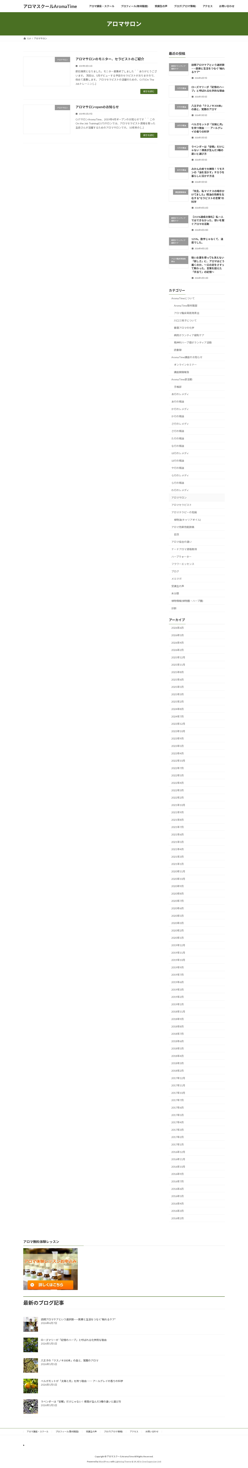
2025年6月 (177, 679)
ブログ (175, 571)
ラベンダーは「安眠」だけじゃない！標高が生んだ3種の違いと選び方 (207, 150)
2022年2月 (177, 797)
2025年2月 (177, 701)
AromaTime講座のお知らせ (186, 357)
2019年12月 (178, 945)
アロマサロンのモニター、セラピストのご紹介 (110, 59)
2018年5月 (177, 1048)
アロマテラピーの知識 (184, 512)
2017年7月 (177, 1100)
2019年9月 (177, 967)
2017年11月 (178, 1085)
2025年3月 (177, 694)
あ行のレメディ (180, 394)
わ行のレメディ (180, 490)
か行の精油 (177, 416)
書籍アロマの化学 (184, 327)
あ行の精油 (177, 401)
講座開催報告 (181, 372)
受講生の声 (177, 586)
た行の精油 (177, 438)
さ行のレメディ (180, 423)
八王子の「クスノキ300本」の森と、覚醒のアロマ (69, 1360)
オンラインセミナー (185, 364)
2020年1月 (177, 937)
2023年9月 (177, 738)
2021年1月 (177, 864)
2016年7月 (177, 1181)
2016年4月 (177, 1203)
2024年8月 (177, 709)
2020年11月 (178, 871)
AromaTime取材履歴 (185, 305)
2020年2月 (177, 930)
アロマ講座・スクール (37, 1431)
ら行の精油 (177, 482)
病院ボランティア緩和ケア (189, 335)
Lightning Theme (123, 1461)
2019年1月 (177, 1004)
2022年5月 (177, 775)
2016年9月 (177, 1174)
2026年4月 (177, 642)
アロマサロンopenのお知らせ (97, 107)
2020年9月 (177, 886)
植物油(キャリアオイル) (187, 519)
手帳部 (178, 386)
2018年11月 (178, 1011)
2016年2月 (177, 1218)
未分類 (175, 593)
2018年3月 (177, 1063)
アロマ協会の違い (181, 541)
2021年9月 (177, 812)
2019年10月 (178, 959)
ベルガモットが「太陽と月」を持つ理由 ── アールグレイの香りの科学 (207, 128)
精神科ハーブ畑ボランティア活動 (193, 342)
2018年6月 (177, 1041)
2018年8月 (177, 1026)
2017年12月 (178, 1078)
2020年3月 (177, 923)
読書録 (178, 349)
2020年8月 (177, 893)
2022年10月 (178, 760)
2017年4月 (177, 1122)
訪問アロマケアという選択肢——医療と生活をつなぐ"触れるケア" (208, 68)
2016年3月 (177, 1211)
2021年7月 (177, 827)
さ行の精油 (177, 431)
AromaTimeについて (183, 298)
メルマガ (176, 578)
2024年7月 (177, 716)
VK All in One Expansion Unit (147, 1461)
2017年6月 (177, 1107)
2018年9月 (177, 1019)
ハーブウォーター (181, 556)
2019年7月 (177, 974)
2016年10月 (178, 1166)
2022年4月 (177, 782)
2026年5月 (177, 635)
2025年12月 (178, 657)
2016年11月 (178, 1159)
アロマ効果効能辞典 (182, 527)
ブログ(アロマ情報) (113, 1431)
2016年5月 (177, 1196)
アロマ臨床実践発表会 (186, 313)
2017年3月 (177, 1129)
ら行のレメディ (180, 475)
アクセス (134, 1431)
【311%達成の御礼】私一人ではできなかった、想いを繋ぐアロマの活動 (207, 220)
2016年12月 (178, 1151)
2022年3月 (177, 790)
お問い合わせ (151, 1431)
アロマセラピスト (181, 505)
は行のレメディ (180, 453)
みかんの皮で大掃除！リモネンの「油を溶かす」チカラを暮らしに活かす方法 (207, 172)
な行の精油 (177, 445)
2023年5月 (177, 745)
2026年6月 (177, 627)
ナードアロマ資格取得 (184, 549)
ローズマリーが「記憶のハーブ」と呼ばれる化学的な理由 (74, 1339)
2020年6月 (177, 908)
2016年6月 (177, 1188)
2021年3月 (177, 856)
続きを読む (148, 91)
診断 (173, 608)
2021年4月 (177, 849)
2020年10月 (178, 878)
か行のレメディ (180, 409)
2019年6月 (177, 982)
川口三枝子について (185, 320)
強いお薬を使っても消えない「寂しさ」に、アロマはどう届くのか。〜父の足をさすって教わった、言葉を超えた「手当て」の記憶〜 (207, 264)
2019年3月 (177, 989)
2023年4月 (177, 753)
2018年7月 (177, 1033)
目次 (176, 534)
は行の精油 (177, 460)
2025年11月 (178, 664)
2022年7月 (177, 768)
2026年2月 (177, 649)
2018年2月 (177, 1070)
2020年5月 (177, 915)
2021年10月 (178, 805)
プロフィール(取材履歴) (67, 1431)
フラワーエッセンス (182, 563)
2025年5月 (177, 686)
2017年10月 (178, 1092)
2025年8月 (177, 672)
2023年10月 (178, 731)
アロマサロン (179, 497)
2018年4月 (177, 1055)
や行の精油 (177, 468)
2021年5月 (177, 841)
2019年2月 (177, 996)
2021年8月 (177, 819)
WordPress (104, 1461)
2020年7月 (177, 901)
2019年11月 (178, 952)
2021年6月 (177, 834)
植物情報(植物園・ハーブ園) (187, 600)
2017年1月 (177, 1144)
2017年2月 (177, 1137)
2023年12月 (178, 723)
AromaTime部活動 (181, 379)
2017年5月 (177, 1115)
